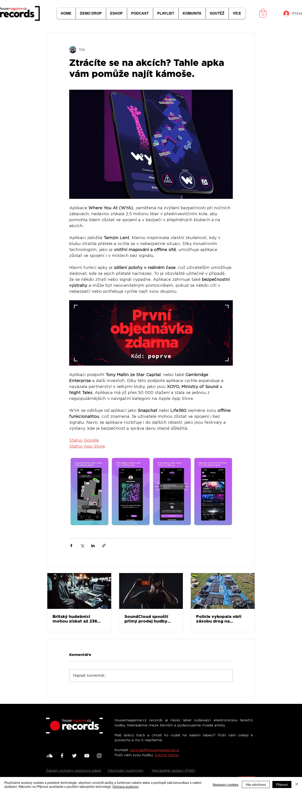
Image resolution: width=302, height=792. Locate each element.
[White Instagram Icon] (99, 756)
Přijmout (282, 784)
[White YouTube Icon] (87, 756)
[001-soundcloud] (50, 756)
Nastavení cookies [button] (225, 784)
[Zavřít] (296, 784)
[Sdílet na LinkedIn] (93, 545)
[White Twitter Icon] (74, 756)
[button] (263, 13)
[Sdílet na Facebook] (71, 545)
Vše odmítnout (256, 784)
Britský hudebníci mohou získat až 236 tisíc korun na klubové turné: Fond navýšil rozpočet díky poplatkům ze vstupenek (76, 618)
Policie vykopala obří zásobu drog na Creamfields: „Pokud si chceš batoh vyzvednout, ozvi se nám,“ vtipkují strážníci (221, 618)
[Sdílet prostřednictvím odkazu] (104, 545)
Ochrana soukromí (126, 786)
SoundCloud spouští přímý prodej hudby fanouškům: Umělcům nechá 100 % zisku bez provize (148, 618)
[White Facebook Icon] (62, 756)
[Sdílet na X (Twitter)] (82, 545)
